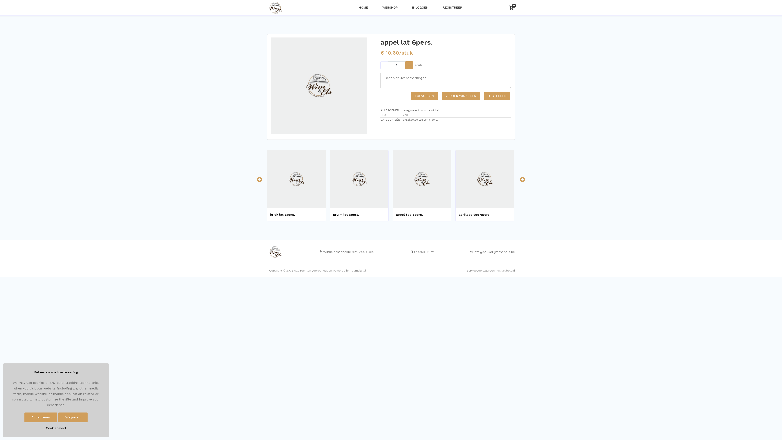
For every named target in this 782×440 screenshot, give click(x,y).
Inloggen (420, 7)
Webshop (390, 7)
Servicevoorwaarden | (481, 270)
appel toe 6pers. (409, 215)
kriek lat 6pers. (282, 215)
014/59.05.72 (424, 252)
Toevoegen (424, 96)
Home (363, 7)
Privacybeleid (506, 270)
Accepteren (41, 417)
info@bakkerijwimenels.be (494, 252)
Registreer (452, 7)
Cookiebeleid (56, 428)
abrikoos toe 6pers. (474, 215)
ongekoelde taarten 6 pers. (420, 119)
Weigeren (72, 417)
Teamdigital (358, 270)
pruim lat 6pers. (346, 215)
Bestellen (497, 96)
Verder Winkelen (461, 96)
